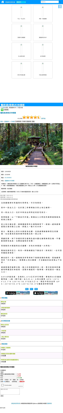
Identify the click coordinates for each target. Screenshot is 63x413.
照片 (31, 289)
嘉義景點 (28, 121)
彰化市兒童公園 (21, 75)
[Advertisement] (31, 91)
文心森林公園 (21, 56)
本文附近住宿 (5, 321)
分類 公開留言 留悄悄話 (9, 381)
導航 (36, 289)
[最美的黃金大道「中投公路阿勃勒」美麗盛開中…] (43, 68)
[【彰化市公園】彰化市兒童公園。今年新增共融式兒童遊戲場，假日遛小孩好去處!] (21, 68)
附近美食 (4, 344)
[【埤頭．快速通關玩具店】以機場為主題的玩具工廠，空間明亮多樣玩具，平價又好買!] (43, 11)
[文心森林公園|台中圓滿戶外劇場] (21, 49)
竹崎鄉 (3, 107)
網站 (27, 289)
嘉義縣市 (6, 121)
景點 (1, 121)
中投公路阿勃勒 (43, 75)
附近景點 (4, 298)
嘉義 (33, 121)
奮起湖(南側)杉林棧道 (8, 113)
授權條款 (49, 403)
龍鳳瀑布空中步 (43, 37)
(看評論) (43, 118)
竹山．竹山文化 (21, 18)
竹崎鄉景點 (18, 121)
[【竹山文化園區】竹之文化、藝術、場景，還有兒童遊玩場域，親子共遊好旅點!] (21, 11)
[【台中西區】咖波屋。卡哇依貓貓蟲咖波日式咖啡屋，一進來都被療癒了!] (43, 49)
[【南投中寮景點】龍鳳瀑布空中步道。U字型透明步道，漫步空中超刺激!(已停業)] (43, 30)
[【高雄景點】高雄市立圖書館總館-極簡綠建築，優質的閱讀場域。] (21, 30)
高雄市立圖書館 (21, 37)
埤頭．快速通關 (43, 18)
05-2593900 (8, 177)
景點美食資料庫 (15, 403)
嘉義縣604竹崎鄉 (9, 180)
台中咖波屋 (42, 56)
